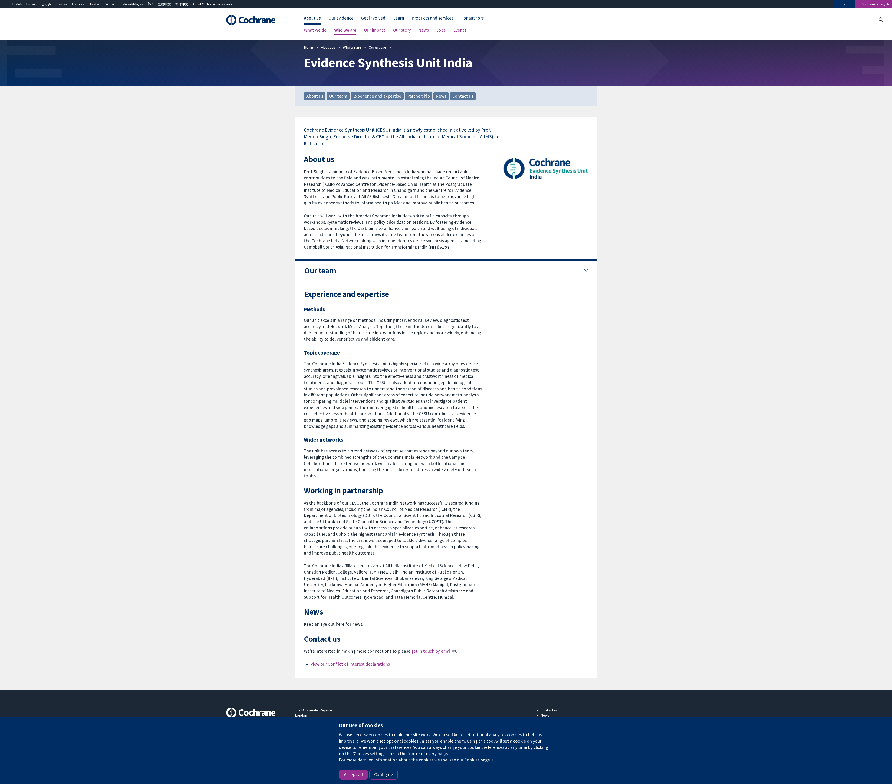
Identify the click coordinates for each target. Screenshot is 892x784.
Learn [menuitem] (398, 18)
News (441, 96)
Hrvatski (94, 4)
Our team (338, 96)
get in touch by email (431, 651)
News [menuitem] (423, 30)
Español (31, 4)
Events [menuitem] (459, 30)
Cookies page (477, 760)
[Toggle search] (881, 19)
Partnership (418, 96)
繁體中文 (164, 4)
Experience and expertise (377, 96)
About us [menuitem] (312, 18)
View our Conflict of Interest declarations (350, 664)
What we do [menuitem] (315, 30)
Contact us (462, 96)
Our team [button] (320, 270)
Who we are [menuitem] (345, 30)
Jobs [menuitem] (441, 30)
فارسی (47, 4)
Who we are (352, 47)
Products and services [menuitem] (432, 18)
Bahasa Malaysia (132, 4)
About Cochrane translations (212, 4)
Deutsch (110, 4)
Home (309, 47)
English (17, 4)
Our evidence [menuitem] (341, 18)
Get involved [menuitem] (373, 18)
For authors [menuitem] (472, 18)
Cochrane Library (873, 4)
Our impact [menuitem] (374, 30)
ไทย (150, 4)
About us (328, 47)
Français (62, 4)
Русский (78, 4)
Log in (844, 4)
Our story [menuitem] (402, 30)
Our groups (378, 47)
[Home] (257, 20)
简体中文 (181, 4)
